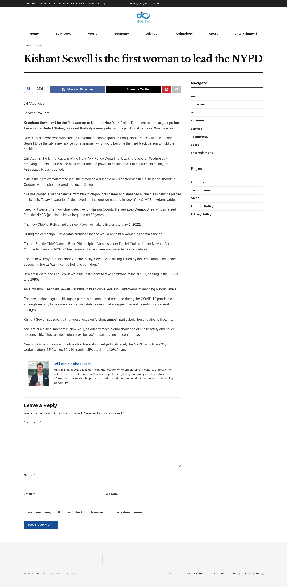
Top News (63, 34)
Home (34, 34)
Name (29, 475)
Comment (33, 422)
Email (29, 494)
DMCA (61, 3)
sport (213, 34)
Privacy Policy (96, 3)
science (151, 34)
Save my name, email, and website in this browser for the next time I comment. (88, 512)
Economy (121, 34)
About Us (29, 3)
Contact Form (46, 3)
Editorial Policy (76, 3)
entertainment (245, 34)
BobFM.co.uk (42, 573)
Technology (183, 34)
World (92, 34)
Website (112, 493)
